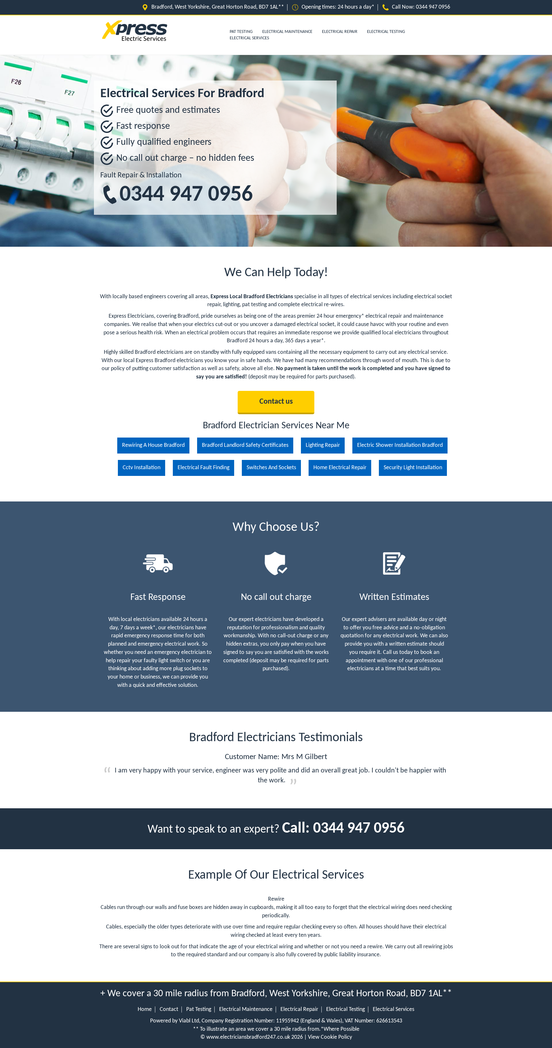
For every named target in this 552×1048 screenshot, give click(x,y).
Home (145, 1009)
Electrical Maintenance (287, 31)
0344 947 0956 (186, 195)
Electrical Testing (386, 31)
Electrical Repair (339, 31)
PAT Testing (241, 31)
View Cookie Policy (330, 1037)
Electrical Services (249, 38)
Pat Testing (198, 1009)
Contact (169, 1009)
